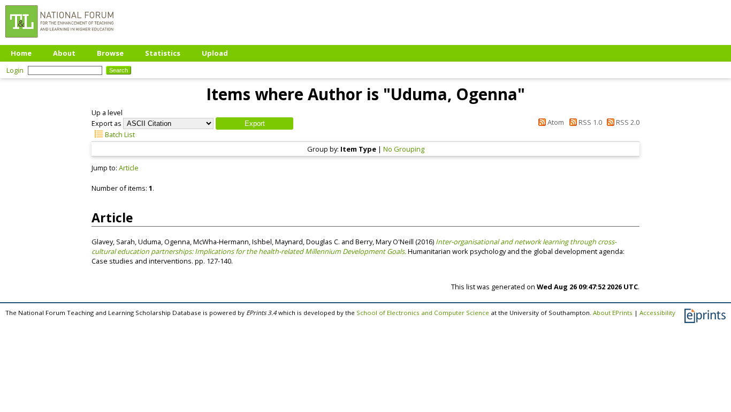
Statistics (162, 53)
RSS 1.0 (589, 122)
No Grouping (403, 149)
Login (15, 70)
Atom (555, 122)
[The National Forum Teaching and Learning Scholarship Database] (59, 40)
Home (21, 53)
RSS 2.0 (626, 122)
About (64, 53)
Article (129, 168)
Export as (106, 123)
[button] (254, 123)
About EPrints (613, 313)
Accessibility (657, 313)
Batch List (119, 134)
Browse (110, 53)
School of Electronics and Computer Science (422, 313)
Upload (215, 53)
